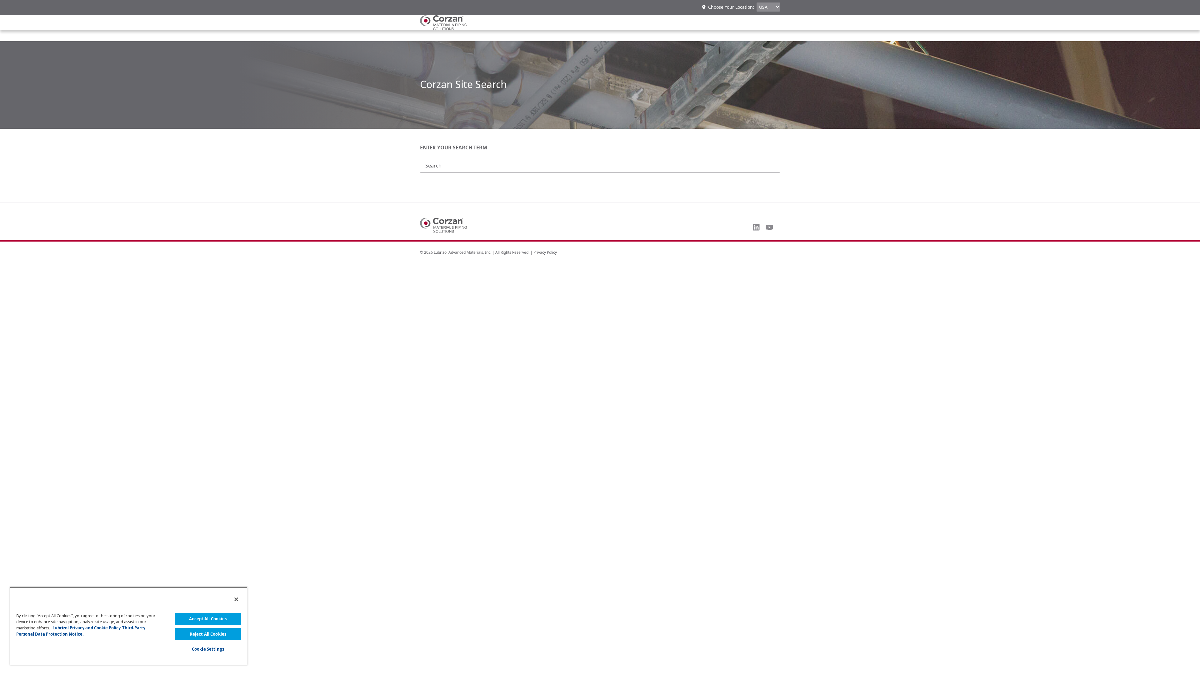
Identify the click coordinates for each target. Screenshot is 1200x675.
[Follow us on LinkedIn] (756, 227)
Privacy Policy (545, 252)
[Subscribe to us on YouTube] (769, 227)
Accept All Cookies (208, 619)
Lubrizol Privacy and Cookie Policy (86, 628)
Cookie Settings (208, 649)
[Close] (236, 599)
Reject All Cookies (208, 634)
